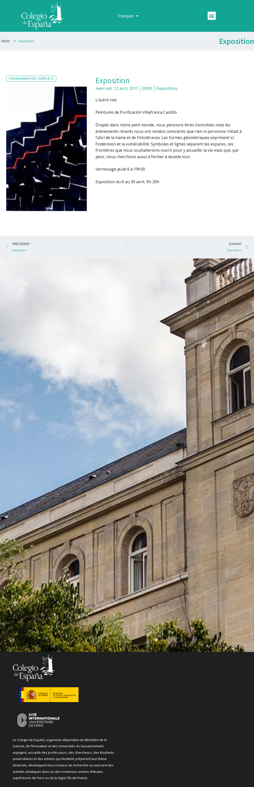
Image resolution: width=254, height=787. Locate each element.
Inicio (5, 40)
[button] (212, 16)
